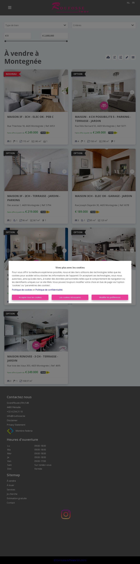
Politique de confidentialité (48, 289)
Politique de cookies (22, 289)
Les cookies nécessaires (70, 297)
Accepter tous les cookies (30, 297)
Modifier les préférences (110, 297)
